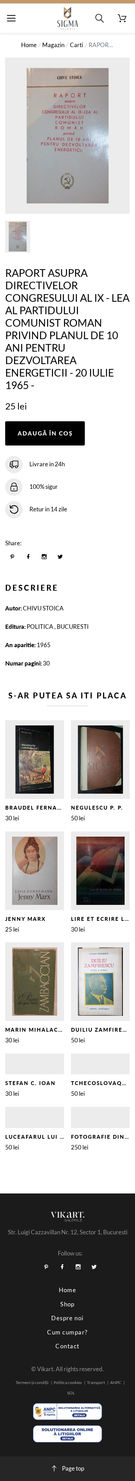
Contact (67, 1346)
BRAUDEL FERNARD (35, 807)
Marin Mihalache (36, 1029)
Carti (76, 45)
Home (29, 45)
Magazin (53, 45)
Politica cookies (68, 1382)
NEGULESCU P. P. (97, 807)
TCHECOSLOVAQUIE (102, 1083)
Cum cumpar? (67, 1332)
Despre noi (67, 1318)
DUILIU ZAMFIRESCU (103, 1029)
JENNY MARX (25, 919)
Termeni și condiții (32, 1382)
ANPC (115, 1382)
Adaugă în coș (45, 433)
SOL (71, 1392)
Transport (96, 1382)
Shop (67, 1304)
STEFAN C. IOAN (30, 1083)
